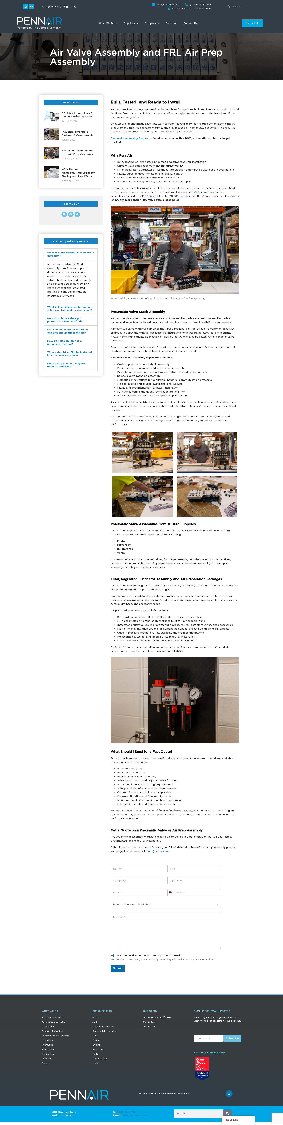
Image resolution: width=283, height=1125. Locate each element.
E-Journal (171, 23)
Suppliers (129, 23)
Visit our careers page (209, 1052)
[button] (71, 254)
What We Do (106, 23)
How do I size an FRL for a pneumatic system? (64, 342)
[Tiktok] (77, 214)
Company (150, 23)
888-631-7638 (128, 1111)
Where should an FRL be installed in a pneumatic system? (69, 354)
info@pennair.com (158, 851)
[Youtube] (31, 6)
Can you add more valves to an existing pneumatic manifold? (67, 331)
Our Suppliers (102, 1011)
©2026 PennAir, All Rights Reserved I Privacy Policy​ (164, 1093)
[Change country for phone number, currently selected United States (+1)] (171, 892)
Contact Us (190, 23)
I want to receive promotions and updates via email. (148, 955)
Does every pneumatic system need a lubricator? (67, 365)
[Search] (227, 1113)
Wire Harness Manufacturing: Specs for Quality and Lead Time (78, 173)
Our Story (150, 1011)
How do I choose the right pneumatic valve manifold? (64, 320)
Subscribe (232, 1038)
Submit (118, 968)
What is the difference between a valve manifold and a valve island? (69, 308)
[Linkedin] (25, 6)
